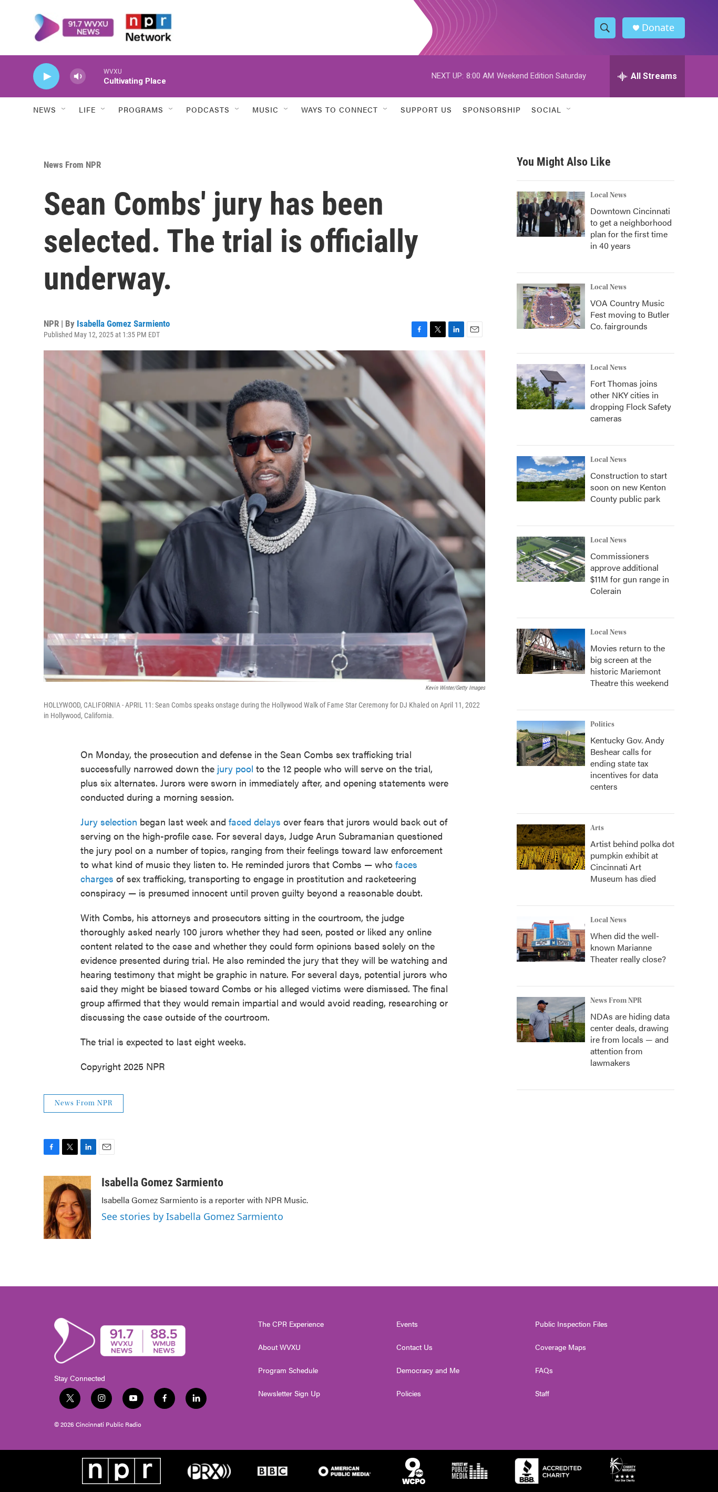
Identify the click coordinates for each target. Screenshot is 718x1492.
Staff (542, 1393)
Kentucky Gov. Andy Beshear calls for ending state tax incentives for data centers (627, 763)
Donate (658, 27)
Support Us (426, 109)
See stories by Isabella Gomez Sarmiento (192, 1216)
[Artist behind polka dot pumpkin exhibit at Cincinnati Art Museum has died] (551, 847)
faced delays (255, 821)
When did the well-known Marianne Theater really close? (628, 947)
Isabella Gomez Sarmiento (123, 323)
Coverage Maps (560, 1347)
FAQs (544, 1370)
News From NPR (72, 164)
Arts (597, 828)
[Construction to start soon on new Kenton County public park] (551, 478)
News (44, 109)
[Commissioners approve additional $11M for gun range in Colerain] (551, 559)
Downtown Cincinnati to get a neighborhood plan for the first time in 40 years (631, 228)
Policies (408, 1393)
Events (407, 1324)
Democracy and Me (427, 1370)
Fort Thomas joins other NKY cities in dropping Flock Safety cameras (630, 400)
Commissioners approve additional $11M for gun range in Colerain (629, 573)
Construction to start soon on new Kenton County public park (628, 487)
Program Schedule (288, 1370)
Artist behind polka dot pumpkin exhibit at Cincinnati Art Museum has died (632, 861)
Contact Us (414, 1347)
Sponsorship (492, 109)
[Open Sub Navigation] (64, 109)
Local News (608, 195)
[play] (46, 76)
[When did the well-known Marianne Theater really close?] (551, 939)
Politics (602, 724)
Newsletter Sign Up (289, 1393)
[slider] (94, 76)
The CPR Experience (291, 1324)
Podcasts (208, 109)
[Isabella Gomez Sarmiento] (67, 1207)
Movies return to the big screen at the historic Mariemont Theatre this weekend (629, 665)
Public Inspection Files (571, 1324)
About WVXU (279, 1347)
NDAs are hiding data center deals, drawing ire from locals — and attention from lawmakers (630, 1039)
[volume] (78, 76)
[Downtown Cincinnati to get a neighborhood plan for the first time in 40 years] (551, 214)
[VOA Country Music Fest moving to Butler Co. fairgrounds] (551, 306)
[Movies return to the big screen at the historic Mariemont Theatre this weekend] (551, 651)
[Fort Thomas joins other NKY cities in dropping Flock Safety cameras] (551, 386)
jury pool (235, 768)
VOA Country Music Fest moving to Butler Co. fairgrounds (630, 314)
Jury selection (108, 821)
